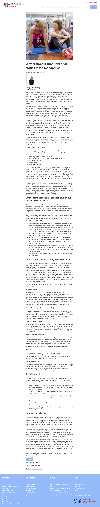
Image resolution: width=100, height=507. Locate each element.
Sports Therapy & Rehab (10, 486)
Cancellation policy (79, 484)
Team (65, 7)
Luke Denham (30, 490)
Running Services (7, 494)
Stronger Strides (7, 496)
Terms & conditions (79, 488)
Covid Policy (77, 492)
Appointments (46, 7)
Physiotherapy (7, 484)
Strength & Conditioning (10, 498)
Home (38, 7)
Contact (93, 7)
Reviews (71, 7)
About (54, 7)
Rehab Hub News (33, 462)
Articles (77, 7)
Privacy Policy (77, 486)
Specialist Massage (8, 492)
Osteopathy (6, 488)
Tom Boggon (30, 496)
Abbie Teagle (30, 484)
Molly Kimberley (31, 492)
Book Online (85, 7)
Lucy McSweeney (31, 488)
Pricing (75, 490)
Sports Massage (7, 490)
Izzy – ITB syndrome (33, 466)
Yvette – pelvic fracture (34, 469)
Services (60, 7)
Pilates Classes (7, 502)
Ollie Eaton (29, 494)
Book (29, 459)
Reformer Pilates (7, 500)
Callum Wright (30, 486)
